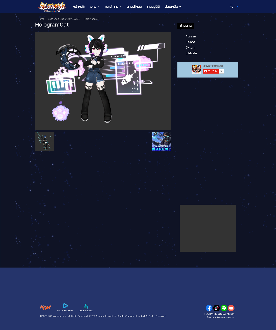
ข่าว (93, 6)
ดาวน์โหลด (134, 6)
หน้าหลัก (79, 6)
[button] (232, 7)
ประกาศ (190, 42)
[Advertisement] (208, 228)
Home (41, 19)
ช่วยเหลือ (171, 6)
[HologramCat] (103, 81)
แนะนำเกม (111, 6)
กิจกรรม (191, 36)
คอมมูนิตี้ (153, 6)
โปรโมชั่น (191, 53)
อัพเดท (190, 47)
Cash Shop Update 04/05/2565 (64, 19)
